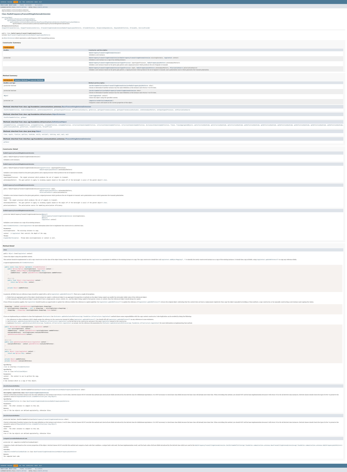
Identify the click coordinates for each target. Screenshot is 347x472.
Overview (3, 2)
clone (91, 95)
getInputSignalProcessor (62, 110)
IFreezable (133, 28)
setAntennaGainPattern (147, 110)
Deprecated (29, 2)
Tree (23, 2)
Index (36, 2)
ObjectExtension (58, 114)
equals (11, 134)
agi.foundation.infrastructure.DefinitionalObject (20, 19)
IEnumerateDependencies (104, 28)
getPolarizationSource (79, 110)
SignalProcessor (125, 62)
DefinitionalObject (59, 122)
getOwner (24, 117)
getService (92, 110)
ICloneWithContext (89, 28)
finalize (17, 134)
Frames (22, 5)
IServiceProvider (144, 28)
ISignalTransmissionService (30, 28)
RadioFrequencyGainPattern (70, 22)
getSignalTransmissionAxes (107, 110)
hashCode (32, 134)
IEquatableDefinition (121, 28)
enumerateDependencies (28, 110)
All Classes (38, 5)
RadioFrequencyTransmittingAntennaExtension (104, 53)
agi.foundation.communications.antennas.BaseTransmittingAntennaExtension (35, 22)
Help (40, 2)
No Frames (28, 5)
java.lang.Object (7, 17)
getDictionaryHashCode (11, 127)
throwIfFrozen (47, 127)
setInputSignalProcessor (165, 110)
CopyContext (168, 57)
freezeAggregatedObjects (184, 125)
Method (24, 7)
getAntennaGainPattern (45, 110)
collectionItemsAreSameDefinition (83, 125)
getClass (24, 134)
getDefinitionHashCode (251, 125)
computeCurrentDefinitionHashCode (100, 100)
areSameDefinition (10, 125)
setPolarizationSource (182, 110)
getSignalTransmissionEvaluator (128, 110)
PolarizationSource (176, 68)
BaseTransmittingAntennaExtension (19, 35)
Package (9, 2)
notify (38, 134)
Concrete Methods (36, 80)
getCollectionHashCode (202, 125)
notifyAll (45, 134)
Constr (18, 7)
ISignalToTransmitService (10, 28)
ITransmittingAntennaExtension (51, 28)
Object (6, 95)
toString (53, 134)
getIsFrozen (24, 127)
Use (20, 2)
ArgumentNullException (11, 238)
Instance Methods (21, 80)
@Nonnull (45, 214)
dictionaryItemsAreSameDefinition (157, 125)
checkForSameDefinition (97, 85)
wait (58, 134)
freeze (173, 125)
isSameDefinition (35, 127)
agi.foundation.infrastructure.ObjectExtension (21, 20)
